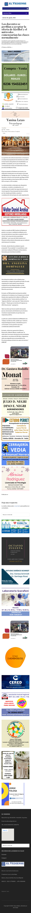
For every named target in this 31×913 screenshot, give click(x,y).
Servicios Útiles (7, 13)
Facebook (4, 854)
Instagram (4, 858)
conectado (17, 506)
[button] (27, 8)
